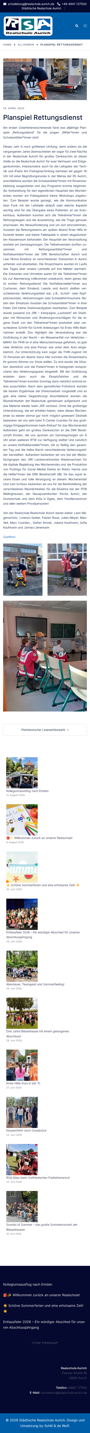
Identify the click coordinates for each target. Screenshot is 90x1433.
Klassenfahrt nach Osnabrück (26, 1130)
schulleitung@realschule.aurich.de (64, 1392)
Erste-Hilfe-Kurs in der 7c (23, 1083)
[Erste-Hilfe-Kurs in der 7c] (22, 1065)
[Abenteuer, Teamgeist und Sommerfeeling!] (22, 966)
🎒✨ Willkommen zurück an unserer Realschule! (39, 838)
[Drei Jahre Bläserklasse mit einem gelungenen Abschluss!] (22, 1013)
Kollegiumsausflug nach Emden (27, 791)
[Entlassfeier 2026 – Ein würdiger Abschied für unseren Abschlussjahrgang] (22, 914)
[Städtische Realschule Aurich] (28, 25)
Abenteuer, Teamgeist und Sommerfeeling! (35, 984)
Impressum (50, 1342)
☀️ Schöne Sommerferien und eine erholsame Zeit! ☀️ (43, 885)
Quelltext (9, 537)
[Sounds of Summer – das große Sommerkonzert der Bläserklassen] (22, 1206)
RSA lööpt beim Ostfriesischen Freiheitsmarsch (38, 1177)
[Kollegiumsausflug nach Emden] (22, 772)
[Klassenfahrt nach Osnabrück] (22, 1112)
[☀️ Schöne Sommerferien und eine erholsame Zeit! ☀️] (22, 867)
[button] (76, 26)
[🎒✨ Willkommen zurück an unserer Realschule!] (22, 819)
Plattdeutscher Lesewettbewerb (43, 729)
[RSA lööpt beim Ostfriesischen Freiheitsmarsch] (22, 1159)
